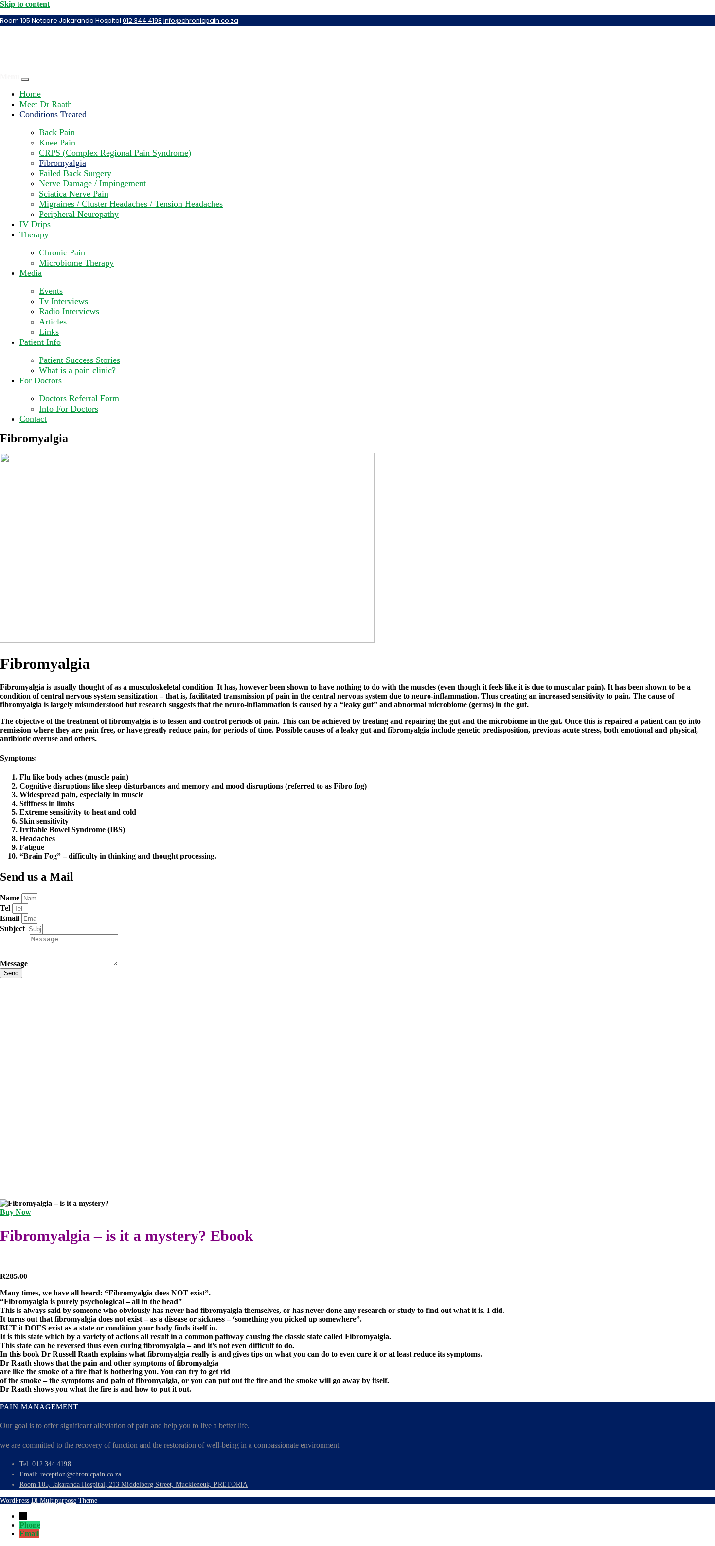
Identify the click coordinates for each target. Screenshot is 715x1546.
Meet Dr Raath (45, 104)
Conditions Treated (53, 114)
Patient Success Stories (79, 360)
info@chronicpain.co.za (200, 20)
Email (10, 918)
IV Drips (35, 224)
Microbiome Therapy (76, 263)
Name (10, 898)
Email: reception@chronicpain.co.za (70, 1474)
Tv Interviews (63, 301)
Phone (29, 1525)
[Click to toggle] (25, 79)
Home (30, 94)
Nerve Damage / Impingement (92, 183)
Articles (53, 321)
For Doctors (40, 380)
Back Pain (57, 132)
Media (30, 273)
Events (51, 291)
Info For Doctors (68, 408)
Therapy (34, 234)
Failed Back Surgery (75, 173)
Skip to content (25, 4)
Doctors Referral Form (79, 398)
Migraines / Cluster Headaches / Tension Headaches (131, 204)
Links (49, 332)
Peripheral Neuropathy (79, 214)
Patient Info (40, 342)
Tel (6, 908)
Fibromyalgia (62, 163)
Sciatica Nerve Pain (73, 193)
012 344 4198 (142, 20)
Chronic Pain (62, 252)
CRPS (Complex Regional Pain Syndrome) (115, 153)
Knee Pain (57, 142)
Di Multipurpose (53, 1500)
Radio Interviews (69, 311)
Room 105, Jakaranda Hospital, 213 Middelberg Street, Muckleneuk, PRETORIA (133, 1484)
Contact (33, 419)
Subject (13, 928)
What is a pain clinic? (77, 370)
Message (15, 963)
